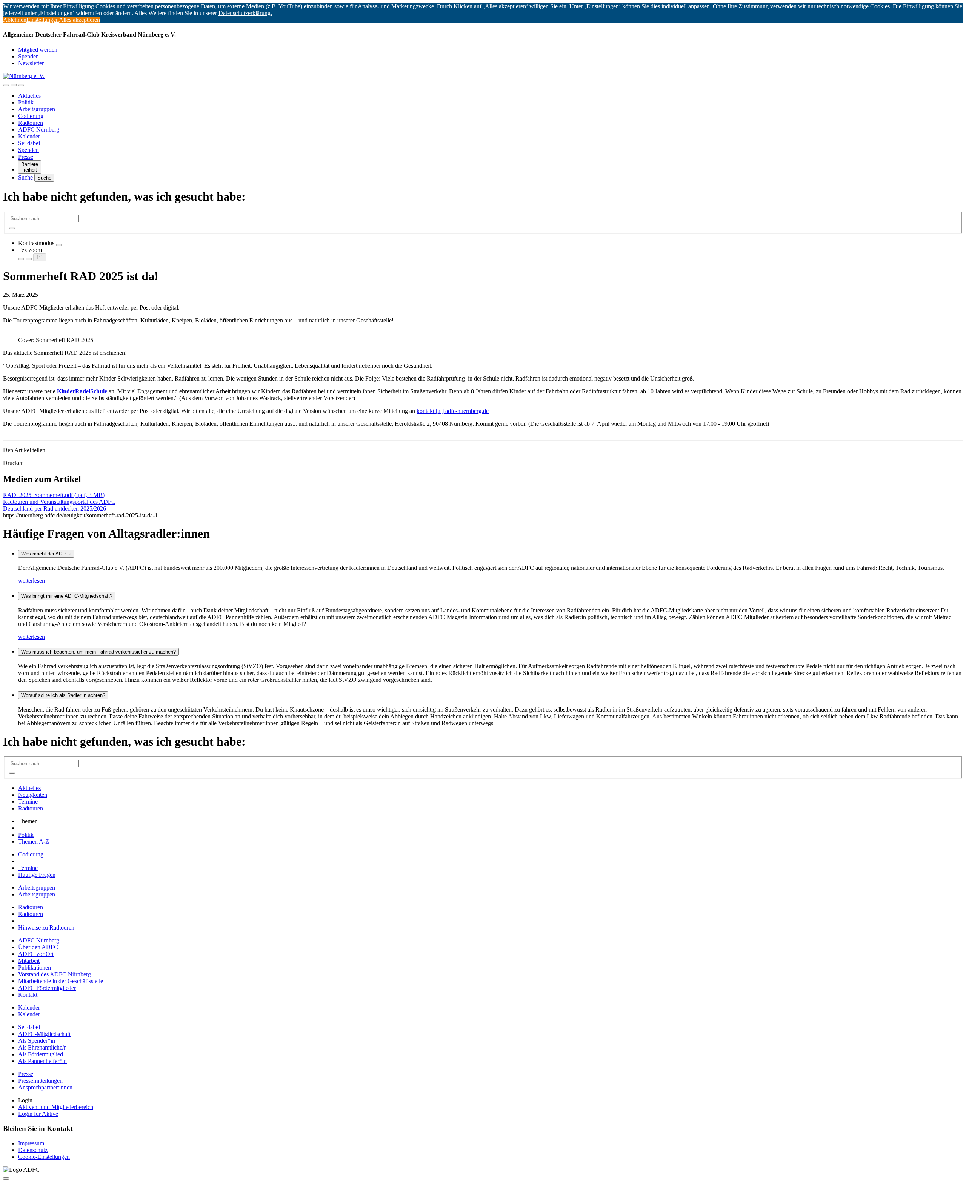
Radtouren (30, 123)
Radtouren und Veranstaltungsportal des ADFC (59, 502)
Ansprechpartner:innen (45, 1087)
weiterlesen (31, 580)
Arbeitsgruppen (36, 109)
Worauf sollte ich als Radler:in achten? (63, 695)
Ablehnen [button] (14, 20)
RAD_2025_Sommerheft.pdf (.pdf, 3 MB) (54, 495)
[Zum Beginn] (6, 1178)
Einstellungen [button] (42, 20)
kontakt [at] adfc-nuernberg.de (453, 411)
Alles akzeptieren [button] (79, 20)
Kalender (29, 136)
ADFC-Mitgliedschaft (44, 1034)
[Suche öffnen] (14, 85)
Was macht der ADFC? (46, 554)
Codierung (30, 116)
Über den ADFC (38, 947)
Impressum (31, 1143)
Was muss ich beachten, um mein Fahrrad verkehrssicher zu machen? (98, 652)
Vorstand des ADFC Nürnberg (54, 974)
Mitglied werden (37, 49)
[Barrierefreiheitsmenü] (6, 85)
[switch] (59, 245)
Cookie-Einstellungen (44, 1157)
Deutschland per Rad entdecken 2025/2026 (54, 508)
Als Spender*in (36, 1040)
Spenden (28, 56)
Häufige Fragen (36, 875)
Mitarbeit (29, 960)
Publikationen (34, 967)
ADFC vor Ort (36, 954)
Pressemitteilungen (40, 1080)
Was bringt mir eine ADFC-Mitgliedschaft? (66, 596)
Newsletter (31, 63)
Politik (26, 102)
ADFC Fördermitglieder (47, 988)
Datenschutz (33, 1150)
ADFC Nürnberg (38, 129)
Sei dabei (29, 143)
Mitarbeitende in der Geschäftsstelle (60, 981)
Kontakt (27, 994)
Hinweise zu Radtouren (46, 927)
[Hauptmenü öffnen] (21, 85)
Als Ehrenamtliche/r (42, 1047)
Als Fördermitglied (40, 1054)
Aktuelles (29, 95)
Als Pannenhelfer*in (42, 1061)
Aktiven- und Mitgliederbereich (55, 1107)
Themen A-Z (33, 841)
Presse (25, 156)
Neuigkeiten (32, 795)
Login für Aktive (38, 1114)
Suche (26, 177)
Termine (28, 801)
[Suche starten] (12, 228)
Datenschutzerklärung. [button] (245, 13)
